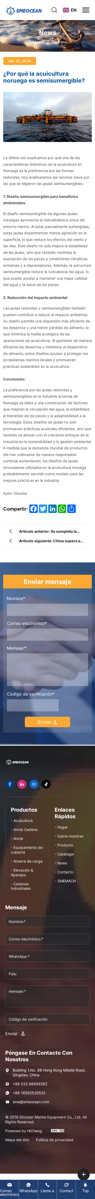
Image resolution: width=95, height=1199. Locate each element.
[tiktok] (46, 784)
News (57, 42)
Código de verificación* (31, 694)
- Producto (64, 845)
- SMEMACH (65, 880)
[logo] (23, 10)
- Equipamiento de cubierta (26, 850)
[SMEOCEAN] (17, 762)
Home (39, 42)
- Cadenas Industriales (21, 886)
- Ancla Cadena (24, 829)
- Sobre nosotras (69, 836)
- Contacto (64, 871)
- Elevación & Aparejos (22, 872)
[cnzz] (57, 1133)
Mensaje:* (16, 648)
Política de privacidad (54, 1140)
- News (61, 862)
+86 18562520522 (29, 1092)
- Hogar (61, 827)
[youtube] (34, 784)
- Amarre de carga (26, 861)
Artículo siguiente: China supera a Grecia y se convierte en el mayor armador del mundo (49, 541)
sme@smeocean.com (31, 1101)
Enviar (45, 722)
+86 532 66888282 (30, 1083)
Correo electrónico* (27, 623)
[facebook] (9, 784)
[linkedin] (21, 784)
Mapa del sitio (17, 1140)
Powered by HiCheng (23, 1131)
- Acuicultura (22, 820)
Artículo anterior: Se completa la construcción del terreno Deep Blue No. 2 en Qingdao (51, 532)
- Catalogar (64, 854)
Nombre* (16, 598)
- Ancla (17, 838)
